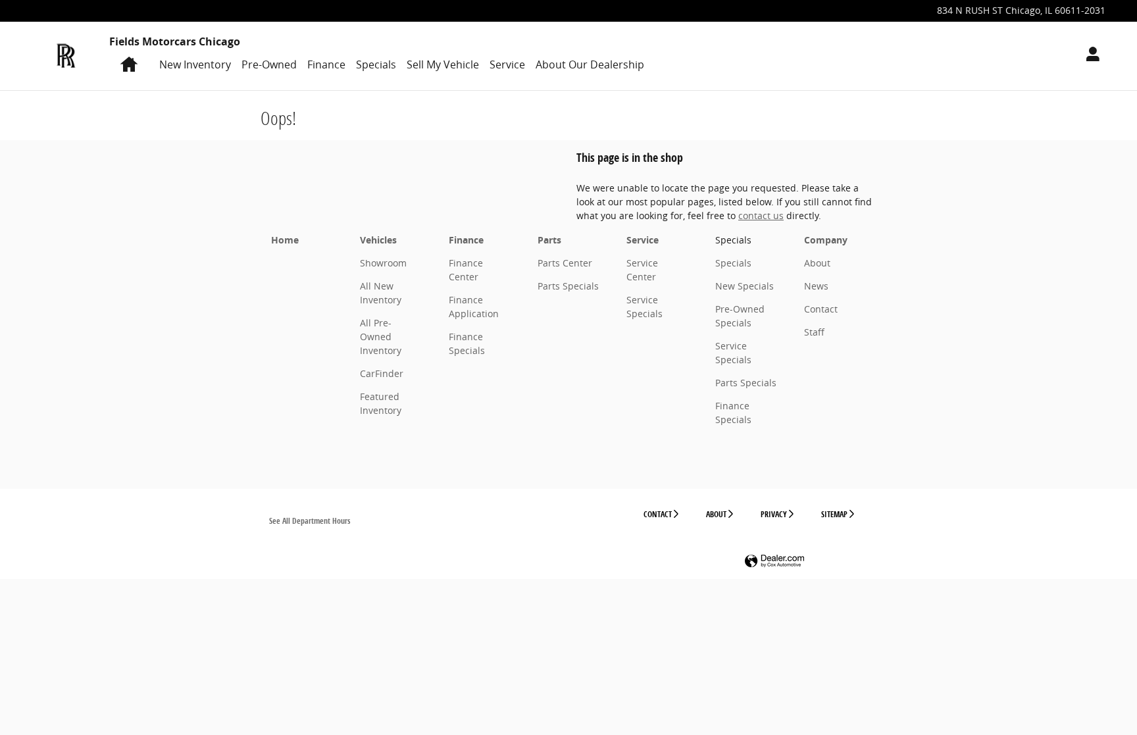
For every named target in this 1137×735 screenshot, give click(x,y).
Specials (376, 64)
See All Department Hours (309, 521)
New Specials (744, 286)
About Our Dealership (590, 64)
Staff (814, 332)
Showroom (383, 263)
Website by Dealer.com (774, 562)
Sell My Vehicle (443, 64)
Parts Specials (568, 286)
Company (825, 240)
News (816, 286)
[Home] (66, 56)
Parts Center (565, 263)
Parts (549, 240)
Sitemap (834, 514)
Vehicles (378, 240)
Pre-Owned (269, 64)
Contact (821, 309)
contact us (761, 215)
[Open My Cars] (1089, 56)
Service (507, 64)
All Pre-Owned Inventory (380, 337)
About (817, 263)
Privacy (774, 514)
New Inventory (195, 64)
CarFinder (381, 373)
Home (285, 240)
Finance (326, 64)
